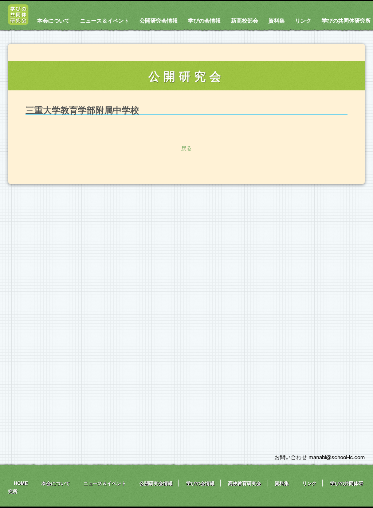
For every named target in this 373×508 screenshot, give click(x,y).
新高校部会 (244, 20)
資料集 (276, 20)
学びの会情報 (204, 20)
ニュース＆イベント (104, 20)
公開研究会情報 (159, 20)
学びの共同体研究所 (346, 20)
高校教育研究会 (244, 483)
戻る (186, 148)
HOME (21, 483)
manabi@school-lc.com (337, 457)
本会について (53, 20)
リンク (303, 20)
